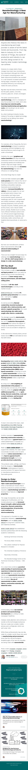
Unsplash (12, 649)
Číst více (24, 656)
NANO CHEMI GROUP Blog (12, 763)
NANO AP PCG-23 (6, 293)
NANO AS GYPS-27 (16, 443)
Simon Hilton (10, 655)
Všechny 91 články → (14, 694)
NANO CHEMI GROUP (16, 361)
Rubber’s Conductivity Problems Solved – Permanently (14, 678)
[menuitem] (11, 2)
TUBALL (21, 2)
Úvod (11, 2)
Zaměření (16, 2)
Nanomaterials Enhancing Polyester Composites (14, 689)
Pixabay (12, 651)
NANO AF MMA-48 (12, 363)
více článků (11, 657)
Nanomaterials (18, 8)
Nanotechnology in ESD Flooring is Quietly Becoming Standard (14, 684)
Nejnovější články (14, 765)
